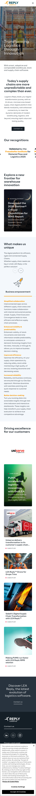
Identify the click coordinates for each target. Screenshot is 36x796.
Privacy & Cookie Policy (10, 781)
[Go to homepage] (13, 3)
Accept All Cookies (18, 792)
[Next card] (20, 270)
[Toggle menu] (33, 3)
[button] (18, 129)
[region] (18, 769)
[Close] (34, 745)
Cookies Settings (18, 787)
